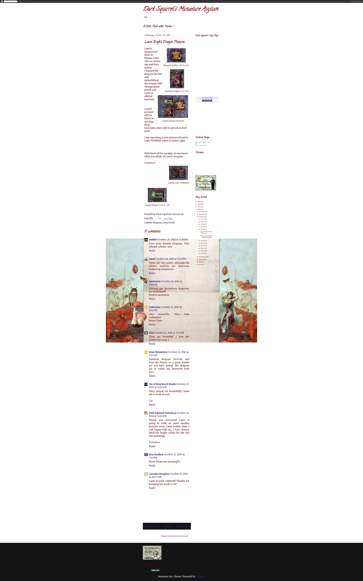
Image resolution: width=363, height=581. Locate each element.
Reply (152, 250)
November (202, 214)
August (201, 259)
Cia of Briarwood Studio (162, 384)
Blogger (200, 576)
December (202, 211)
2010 (199, 209)
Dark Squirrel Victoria (161, 413)
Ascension (155, 281)
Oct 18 (203, 240)
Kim (151, 332)
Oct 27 (203, 221)
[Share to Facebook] (170, 219)
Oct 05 (203, 253)
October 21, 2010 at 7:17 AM (169, 332)
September (202, 257)
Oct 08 (203, 251)
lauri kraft (169, 222)
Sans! (152, 258)
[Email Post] (159, 218)
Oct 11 (203, 248)
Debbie (153, 239)
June (200, 264)
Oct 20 (203, 229)
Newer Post (151, 526)
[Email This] (164, 219)
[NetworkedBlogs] (207, 98)
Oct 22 (203, 227)
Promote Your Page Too (200, 145)
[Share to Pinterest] (172, 219)
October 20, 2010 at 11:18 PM (172, 239)
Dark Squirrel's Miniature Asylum (202, 142)
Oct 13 (203, 245)
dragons (157, 222)
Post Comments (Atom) (174, 536)
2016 (199, 201)
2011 (199, 207)
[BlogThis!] (166, 219)
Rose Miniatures (158, 352)
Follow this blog (207, 100)
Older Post (182, 526)
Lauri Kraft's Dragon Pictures (206, 232)
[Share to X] (168, 219)
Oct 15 (203, 243)
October (201, 217)
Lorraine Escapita (159, 473)
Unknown (154, 307)
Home (167, 526)
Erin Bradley (156, 454)
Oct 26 (203, 224)
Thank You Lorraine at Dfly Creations (206, 236)
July (200, 262)
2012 (199, 204)
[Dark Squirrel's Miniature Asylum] (196, 144)
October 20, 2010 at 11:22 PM (171, 258)
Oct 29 (203, 219)
